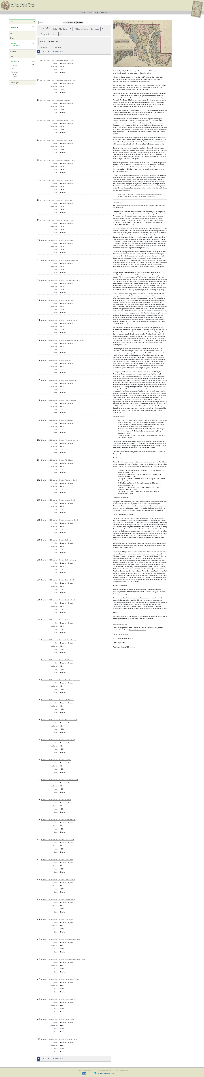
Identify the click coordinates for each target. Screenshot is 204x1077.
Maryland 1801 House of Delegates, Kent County (57, 420)
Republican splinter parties (14, 74)
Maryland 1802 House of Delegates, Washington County (59, 720)
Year (11, 34)
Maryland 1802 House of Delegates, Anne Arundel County (59, 520)
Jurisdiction (13, 52)
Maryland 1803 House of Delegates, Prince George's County (60, 940)
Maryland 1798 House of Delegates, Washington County (58, 80)
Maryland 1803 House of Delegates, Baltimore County (58, 820)
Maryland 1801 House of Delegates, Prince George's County (60, 440)
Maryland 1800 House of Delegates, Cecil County (56, 200)
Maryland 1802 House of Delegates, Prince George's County (60, 680)
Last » (61, 51)
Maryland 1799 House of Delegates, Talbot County (56, 140)
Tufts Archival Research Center (104, 1070)
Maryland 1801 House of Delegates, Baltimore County (58, 380)
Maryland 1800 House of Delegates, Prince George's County (60, 280)
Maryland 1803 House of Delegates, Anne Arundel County (59, 780)
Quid (12, 69)
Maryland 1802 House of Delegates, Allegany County (58, 500)
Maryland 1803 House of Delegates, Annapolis (56, 760)
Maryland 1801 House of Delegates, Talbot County (57, 460)
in (64, 22)
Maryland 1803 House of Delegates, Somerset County (58, 999)
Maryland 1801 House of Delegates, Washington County (59, 480)
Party (11, 56)
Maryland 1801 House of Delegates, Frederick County (58, 400)
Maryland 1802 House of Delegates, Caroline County (58, 600)
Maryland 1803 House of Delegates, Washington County (59, 1039)
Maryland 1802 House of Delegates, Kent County (57, 660)
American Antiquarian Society (84, 1070)
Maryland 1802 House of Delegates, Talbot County (57, 700)
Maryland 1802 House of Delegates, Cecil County (57, 620)
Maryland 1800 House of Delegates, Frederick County (57, 220)
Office (12, 38)
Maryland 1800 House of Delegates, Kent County (57, 240)
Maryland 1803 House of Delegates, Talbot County (57, 1019)
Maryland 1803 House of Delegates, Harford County (58, 900)
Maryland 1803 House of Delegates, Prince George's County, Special (63, 960)
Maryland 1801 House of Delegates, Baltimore (56, 360)
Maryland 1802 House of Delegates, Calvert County (57, 580)
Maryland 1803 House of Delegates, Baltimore (56, 800)
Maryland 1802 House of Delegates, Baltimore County (58, 560)
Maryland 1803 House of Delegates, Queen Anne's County (60, 980)
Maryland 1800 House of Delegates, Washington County (59, 320)
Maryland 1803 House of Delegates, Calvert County (57, 840)
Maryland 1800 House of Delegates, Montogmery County (59, 260)
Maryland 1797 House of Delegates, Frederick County (57, 60)
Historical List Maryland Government (143, 196)
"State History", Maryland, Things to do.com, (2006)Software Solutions (140, 194)
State (11, 22)
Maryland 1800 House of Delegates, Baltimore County (57, 160)
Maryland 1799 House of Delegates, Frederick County (57, 120)
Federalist (14, 65)
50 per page (57, 47)
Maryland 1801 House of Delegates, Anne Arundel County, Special (62, 340)
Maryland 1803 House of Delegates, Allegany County (58, 740)
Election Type (14, 83)
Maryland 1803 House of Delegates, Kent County (57, 920)
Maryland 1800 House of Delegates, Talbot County (57, 300)
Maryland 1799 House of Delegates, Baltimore (55, 100)
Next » (58, 41)
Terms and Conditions (122, 1070)
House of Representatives (137, 630)
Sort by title (43, 47)
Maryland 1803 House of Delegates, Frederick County (58, 880)
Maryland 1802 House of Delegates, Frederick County (58, 640)
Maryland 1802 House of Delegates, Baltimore (56, 540)
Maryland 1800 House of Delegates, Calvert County (56, 180)
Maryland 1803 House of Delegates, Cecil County (57, 860)
